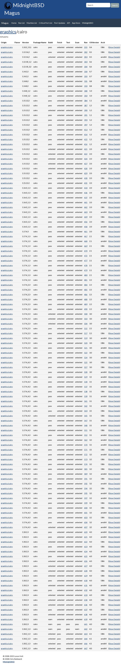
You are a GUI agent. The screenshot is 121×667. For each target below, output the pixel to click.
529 (85, 377)
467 (85, 236)
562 (85, 440)
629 (85, 576)
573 (85, 459)
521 (85, 348)
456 (85, 222)
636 (85, 605)
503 (85, 319)
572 (85, 454)
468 (85, 241)
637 (85, 609)
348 (85, 91)
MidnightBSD (87, 23)
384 (85, 100)
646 (85, 643)
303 (85, 62)
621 (85, 537)
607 (85, 527)
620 (85, 532)
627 (85, 566)
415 (85, 139)
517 (85, 333)
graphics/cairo (7, 47)
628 (85, 571)
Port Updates (59, 23)
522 (85, 353)
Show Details (114, 47)
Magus (5, 23)
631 (85, 585)
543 (85, 411)
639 (85, 619)
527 (85, 367)
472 (85, 256)
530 (85, 382)
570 (85, 445)
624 (85, 551)
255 (85, 47)
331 (85, 81)
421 (85, 149)
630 (85, 580)
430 (85, 178)
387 (85, 105)
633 (85, 595)
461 (85, 231)
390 (85, 110)
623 (85, 546)
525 (85, 362)
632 (85, 590)
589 (85, 474)
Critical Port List (45, 23)
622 (85, 542)
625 (85, 556)
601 (85, 513)
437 (85, 197)
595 (85, 493)
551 (85, 430)
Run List (21, 23)
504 (85, 323)
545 (85, 416)
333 (85, 86)
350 (85, 96)
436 (85, 193)
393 (85, 120)
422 (85, 154)
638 (85, 614)
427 (85, 163)
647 (85, 648)
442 (85, 207)
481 (85, 280)
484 (85, 285)
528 (85, 372)
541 (85, 401)
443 (85, 212)
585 (85, 469)
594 (85, 488)
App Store (76, 23)
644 (85, 639)
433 (85, 188)
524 (85, 357)
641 (85, 624)
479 (85, 270)
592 (85, 483)
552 (85, 435)
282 (85, 52)
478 (85, 265)
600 (85, 508)
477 (85, 260)
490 (85, 309)
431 (85, 183)
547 (85, 420)
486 (85, 294)
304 (85, 67)
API (68, 23)
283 (85, 57)
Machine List (32, 23)
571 (85, 449)
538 (85, 391)
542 (85, 406)
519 (85, 338)
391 (85, 115)
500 (85, 314)
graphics (8, 31)
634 (85, 600)
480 (85, 275)
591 (85, 479)
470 (85, 251)
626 (85, 561)
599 (85, 503)
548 (85, 425)
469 (85, 246)
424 (85, 159)
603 (85, 517)
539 (85, 396)
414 (85, 134)
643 (85, 634)
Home (13, 23)
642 (85, 629)
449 (85, 217)
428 (85, 168)
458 (85, 226)
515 (85, 328)
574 (85, 464)
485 (85, 290)
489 (85, 304)
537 (85, 386)
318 (85, 71)
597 (85, 498)
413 (85, 130)
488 (85, 299)
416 (85, 144)
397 (85, 125)
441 (85, 202)
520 (85, 343)
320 (85, 76)
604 (85, 522)
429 (85, 173)
